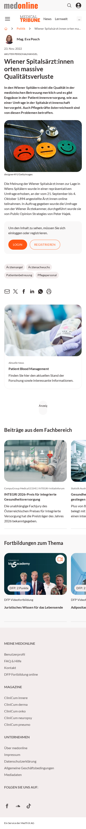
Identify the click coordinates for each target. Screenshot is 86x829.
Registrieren (45, 244)
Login (18, 244)
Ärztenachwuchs (39, 267)
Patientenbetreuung (19, 275)
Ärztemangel (14, 267)
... (79, 19)
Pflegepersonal (47, 275)
